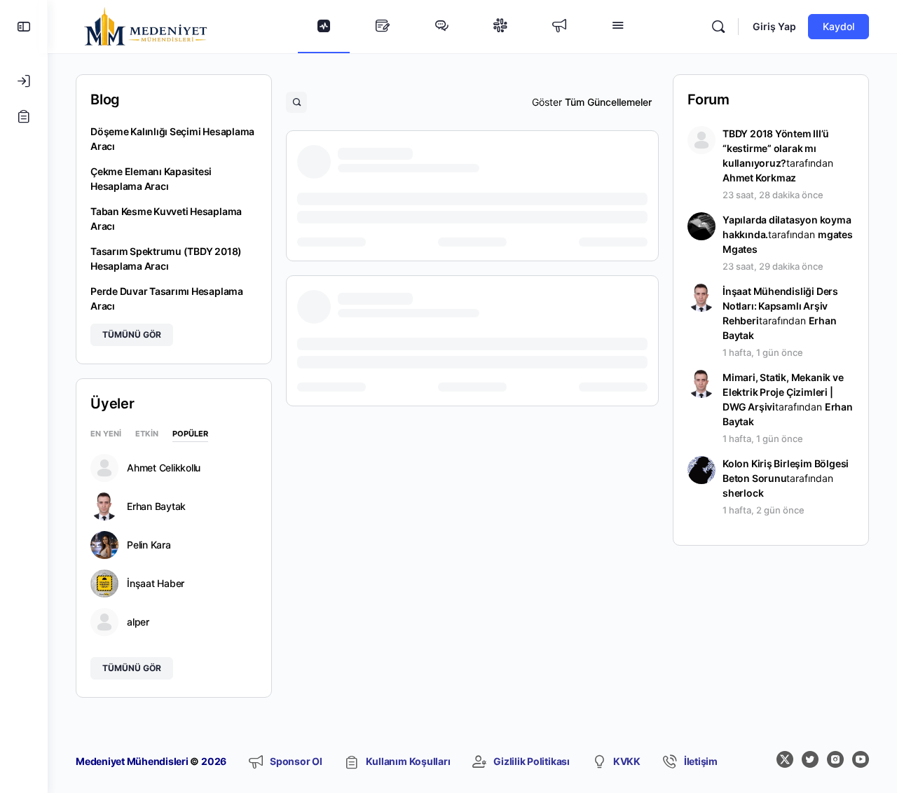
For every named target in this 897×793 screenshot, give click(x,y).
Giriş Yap (774, 26)
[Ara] (718, 26)
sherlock (743, 493)
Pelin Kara (149, 545)
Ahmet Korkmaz (759, 178)
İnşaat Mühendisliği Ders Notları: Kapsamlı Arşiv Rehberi (780, 305)
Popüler (190, 434)
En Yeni (105, 434)
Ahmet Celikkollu (163, 468)
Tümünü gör (131, 334)
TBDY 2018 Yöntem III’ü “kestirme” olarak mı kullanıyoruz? (775, 148)
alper (138, 622)
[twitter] (810, 759)
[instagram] (835, 759)
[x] (784, 759)
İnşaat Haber (155, 583)
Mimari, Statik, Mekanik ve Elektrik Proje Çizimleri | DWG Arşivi (783, 392)
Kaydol (838, 26)
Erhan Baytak (156, 506)
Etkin (146, 434)
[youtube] (860, 759)
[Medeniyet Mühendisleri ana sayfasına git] (146, 25)
